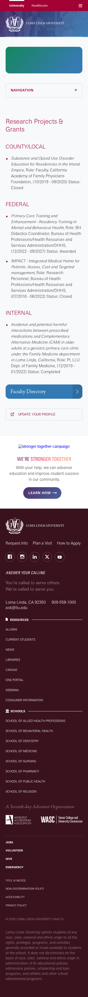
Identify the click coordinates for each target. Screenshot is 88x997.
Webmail (12, 690)
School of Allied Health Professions (35, 721)
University (16, 5)
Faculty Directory (28, 391)
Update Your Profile (36, 414)
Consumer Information (24, 700)
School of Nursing (21, 761)
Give (9, 859)
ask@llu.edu (16, 607)
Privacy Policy (16, 905)
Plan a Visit (42, 543)
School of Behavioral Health (29, 731)
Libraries (13, 660)
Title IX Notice (16, 880)
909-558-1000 (64, 602)
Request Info (17, 543)
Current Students (20, 639)
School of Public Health (25, 781)
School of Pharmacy (22, 771)
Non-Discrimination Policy (25, 888)
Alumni (11, 629)
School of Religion (21, 791)
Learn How (39, 493)
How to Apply (69, 543)
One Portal (14, 680)
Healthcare (40, 5)
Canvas (11, 670)
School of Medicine (21, 751)
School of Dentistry (22, 741)
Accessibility (15, 897)
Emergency (14, 867)
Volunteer (14, 850)
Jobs (9, 842)
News (10, 649)
